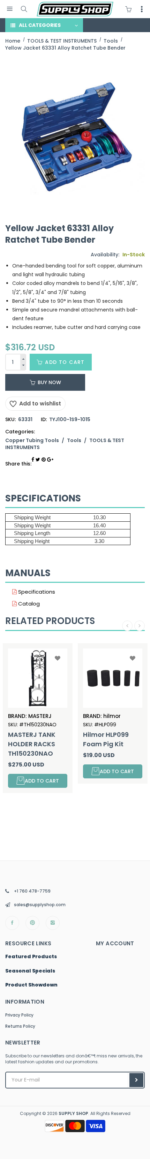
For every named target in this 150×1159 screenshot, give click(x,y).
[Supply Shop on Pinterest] (32, 923)
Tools (74, 440)
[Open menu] (9, 9)
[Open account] (141, 9)
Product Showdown (31, 985)
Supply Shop (73, 1113)
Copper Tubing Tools (32, 440)
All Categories (40, 25)
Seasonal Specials (30, 971)
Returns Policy (20, 1026)
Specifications (36, 591)
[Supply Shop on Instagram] (53, 923)
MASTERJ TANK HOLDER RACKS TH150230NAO (31, 744)
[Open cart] (130, 9)
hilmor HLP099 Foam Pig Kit (106, 739)
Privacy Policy (19, 1015)
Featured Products (31, 957)
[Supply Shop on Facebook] (12, 923)
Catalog (28, 603)
